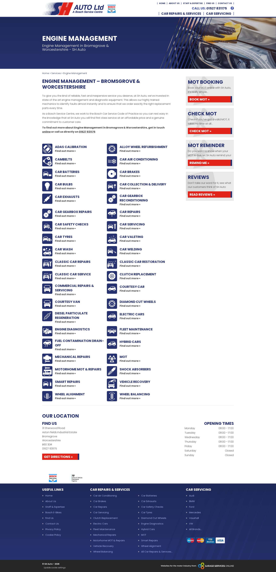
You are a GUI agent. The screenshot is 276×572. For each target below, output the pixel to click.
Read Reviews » (202, 194)
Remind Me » (199, 163)
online (46, 132)
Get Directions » (58, 457)
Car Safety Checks (152, 507)
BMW (192, 501)
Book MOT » (200, 99)
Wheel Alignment (151, 546)
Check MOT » (200, 131)
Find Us (210, 3)
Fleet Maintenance (104, 529)
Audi (191, 495)
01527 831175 (209, 8)
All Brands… (195, 529)
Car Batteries (149, 495)
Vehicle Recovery (103, 546)
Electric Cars (100, 523)
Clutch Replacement (105, 518)
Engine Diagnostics (152, 523)
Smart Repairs (149, 540)
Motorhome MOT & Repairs (109, 540)
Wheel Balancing (103, 551)
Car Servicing (218, 13)
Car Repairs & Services (181, 13)
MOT (143, 535)
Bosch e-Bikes (53, 512)
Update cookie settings (55, 567)
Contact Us (225, 3)
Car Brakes (99, 501)
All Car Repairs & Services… (156, 551)
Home (162, 3)
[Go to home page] (79, 8)
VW (191, 523)
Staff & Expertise (193, 3)
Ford (191, 507)
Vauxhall (194, 518)
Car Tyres (146, 512)
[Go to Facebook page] (232, 8)
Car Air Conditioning (105, 495)
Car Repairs (100, 507)
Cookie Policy (53, 535)
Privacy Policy (53, 529)
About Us (174, 3)
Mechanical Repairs (104, 535)
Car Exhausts (148, 501)
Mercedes (195, 512)
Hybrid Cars (148, 529)
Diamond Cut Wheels (153, 518)
